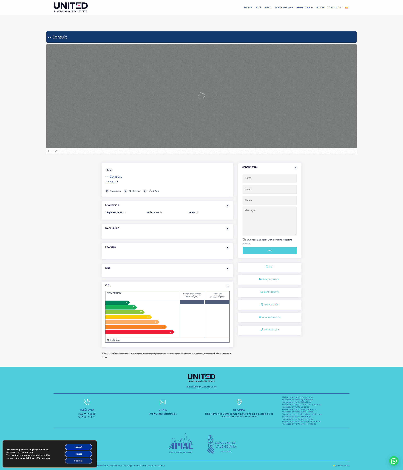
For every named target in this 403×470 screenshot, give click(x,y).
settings (46, 458)
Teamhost (339, 465)
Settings (78, 460)
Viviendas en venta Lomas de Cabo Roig (301, 404)
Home (248, 7)
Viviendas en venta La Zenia (295, 407)
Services (303, 7)
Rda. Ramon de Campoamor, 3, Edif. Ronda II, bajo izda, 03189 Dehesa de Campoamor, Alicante (239, 415)
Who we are (284, 7)
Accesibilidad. (156, 465)
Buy (258, 7)
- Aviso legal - (128, 465)
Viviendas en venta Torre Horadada (299, 424)
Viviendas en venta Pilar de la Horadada (301, 421)
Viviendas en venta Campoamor (297, 397)
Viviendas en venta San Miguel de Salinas (301, 414)
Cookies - (141, 465)
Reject (78, 453)
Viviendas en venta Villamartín (296, 416)
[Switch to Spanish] (346, 8)
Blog (320, 7)
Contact (334, 7)
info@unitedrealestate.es (163, 413)
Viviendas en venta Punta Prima (297, 411)
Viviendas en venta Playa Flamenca (299, 409)
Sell (268, 7)
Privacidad (114, 465)
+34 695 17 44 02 (86, 416)
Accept (78, 446)
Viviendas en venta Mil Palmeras (297, 419)
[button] (394, 461)
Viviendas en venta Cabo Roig (296, 402)
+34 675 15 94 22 (86, 413)
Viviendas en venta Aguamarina (297, 399)
